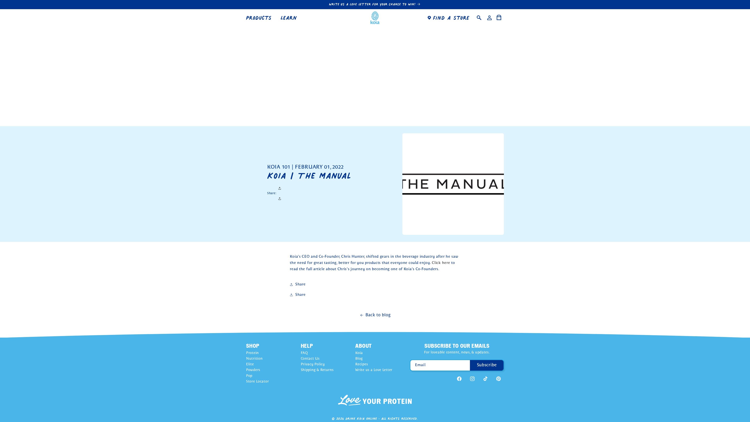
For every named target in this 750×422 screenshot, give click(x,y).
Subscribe (487, 365)
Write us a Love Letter (373, 370)
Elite (250, 364)
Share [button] (300, 295)
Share (300, 284)
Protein (252, 353)
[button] (260, 18)
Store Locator (257, 381)
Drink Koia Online (361, 418)
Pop (249, 376)
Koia (359, 353)
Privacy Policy (313, 364)
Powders (253, 370)
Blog (359, 358)
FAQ (304, 353)
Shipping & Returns (317, 370)
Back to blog (378, 315)
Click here (441, 263)
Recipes (361, 364)
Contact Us (310, 358)
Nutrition (254, 358)
